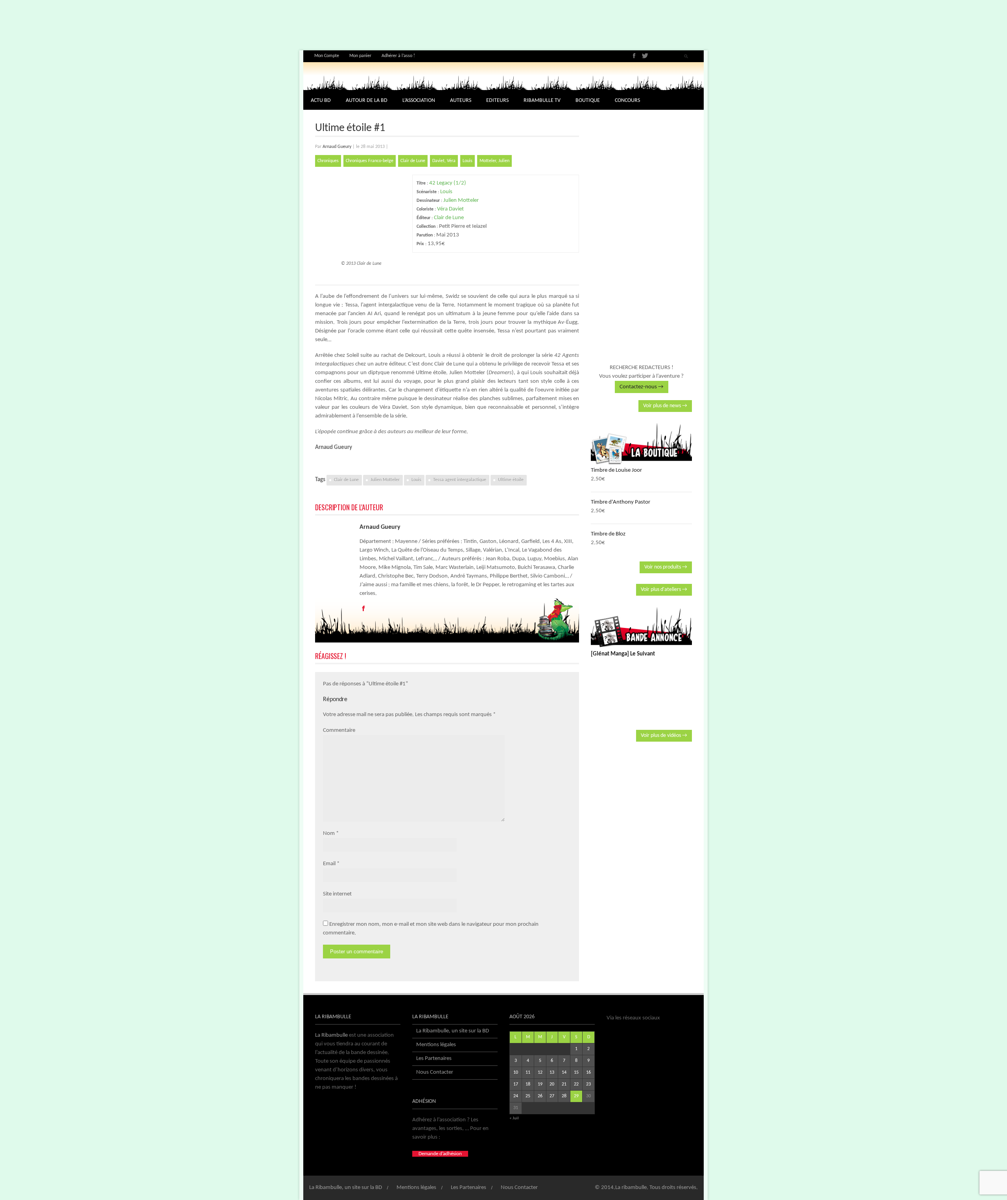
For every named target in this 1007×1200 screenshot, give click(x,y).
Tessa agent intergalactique (459, 480)
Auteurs (460, 100)
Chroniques (328, 161)
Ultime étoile (511, 480)
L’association (418, 100)
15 (576, 1072)
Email (329, 864)
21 (564, 1084)
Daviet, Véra (444, 161)
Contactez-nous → (642, 387)
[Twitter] (645, 56)
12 (540, 1072)
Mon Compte (326, 56)
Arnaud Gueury (337, 146)
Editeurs (497, 100)
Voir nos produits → (665, 567)
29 (576, 1096)
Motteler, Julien (494, 161)
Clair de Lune (412, 161)
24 (515, 1096)
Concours (627, 100)
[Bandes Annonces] (641, 627)
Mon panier (360, 56)
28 (564, 1096)
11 (528, 1072)
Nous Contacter (434, 1072)
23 (588, 1084)
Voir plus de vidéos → (664, 735)
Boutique (587, 100)
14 (564, 1072)
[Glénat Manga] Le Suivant (623, 654)
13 (552, 1072)
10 (515, 1072)
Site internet (337, 894)
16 (588, 1072)
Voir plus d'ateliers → (664, 590)
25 (528, 1096)
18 (528, 1084)
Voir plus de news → (665, 406)
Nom (329, 833)
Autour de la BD (366, 100)
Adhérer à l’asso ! (398, 56)
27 (552, 1096)
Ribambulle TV (542, 100)
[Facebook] (634, 56)
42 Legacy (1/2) (447, 183)
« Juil (514, 1118)
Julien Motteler (461, 200)
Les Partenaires (434, 1059)
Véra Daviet (450, 209)
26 (540, 1096)
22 (576, 1084)
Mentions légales (436, 1045)
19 (540, 1084)
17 (515, 1084)
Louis (467, 161)
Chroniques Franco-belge (369, 161)
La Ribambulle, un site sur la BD (452, 1031)
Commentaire (339, 730)
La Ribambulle (331, 1035)
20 (552, 1084)
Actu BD (321, 100)
